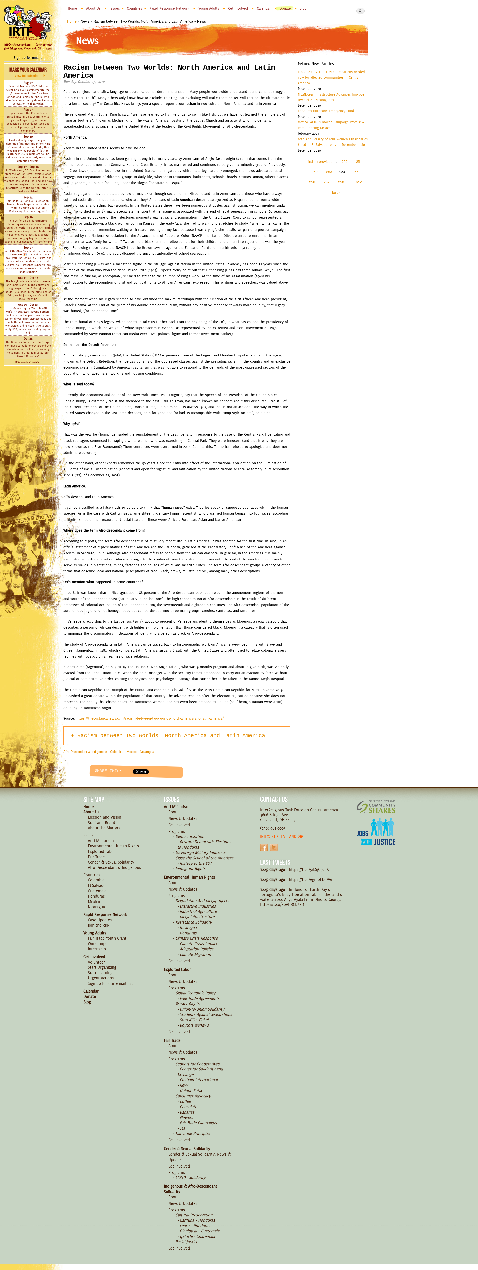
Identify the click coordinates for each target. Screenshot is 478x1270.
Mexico (132, 751)
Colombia (116, 751)
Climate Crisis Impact (198, 943)
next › (360, 181)
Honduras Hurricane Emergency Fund (326, 111)
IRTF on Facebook (264, 847)
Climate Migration (195, 954)
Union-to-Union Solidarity (202, 1009)
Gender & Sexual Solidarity (111, 862)
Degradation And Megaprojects (202, 900)
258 (341, 181)
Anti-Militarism (101, 840)
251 (359, 161)
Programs (176, 831)
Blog (303, 8)
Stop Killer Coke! (194, 1019)
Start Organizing (102, 967)
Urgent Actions (101, 977)
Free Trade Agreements (200, 998)
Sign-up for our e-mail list (110, 983)
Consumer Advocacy (193, 1095)
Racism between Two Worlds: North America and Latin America (171, 736)
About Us (93, 8)
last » (336, 192)
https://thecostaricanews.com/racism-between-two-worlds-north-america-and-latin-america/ (150, 718)
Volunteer (96, 962)
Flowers (186, 1117)
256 (312, 181)
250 (345, 161)
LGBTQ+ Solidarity (190, 1177)
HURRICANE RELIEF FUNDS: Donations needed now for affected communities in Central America (331, 77)
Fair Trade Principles (192, 1133)
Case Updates (100, 919)
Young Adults (208, 8)
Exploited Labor (101, 851)
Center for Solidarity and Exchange (200, 1072)
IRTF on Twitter (274, 847)
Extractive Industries (198, 906)
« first (308, 161)
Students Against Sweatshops (206, 1014)
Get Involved (238, 8)
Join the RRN (99, 925)
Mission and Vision (104, 817)
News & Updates (182, 818)
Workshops (97, 943)
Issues (115, 8)
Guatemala (97, 890)
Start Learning (100, 972)
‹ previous (324, 161)
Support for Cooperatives (197, 1063)
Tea (182, 1128)
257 (327, 181)
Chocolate (188, 1106)
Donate (285, 8)
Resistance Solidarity (193, 922)
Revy (184, 1085)
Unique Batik (191, 1090)
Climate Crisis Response (196, 938)
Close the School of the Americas (204, 857)
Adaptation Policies (196, 948)
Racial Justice (186, 1241)
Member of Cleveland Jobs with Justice (376, 838)
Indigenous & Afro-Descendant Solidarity (190, 1189)
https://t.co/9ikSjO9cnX (309, 869)
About (173, 811)
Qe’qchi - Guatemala (197, 1236)
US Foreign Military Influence (200, 852)
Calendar (264, 8)
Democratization (189, 836)
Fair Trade (96, 856)
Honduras (96, 896)
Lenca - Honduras (195, 1225)
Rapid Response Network (169, 8)
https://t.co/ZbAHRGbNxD (282, 904)
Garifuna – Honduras (197, 1220)
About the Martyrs (104, 827)
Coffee (185, 1101)
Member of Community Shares (376, 806)
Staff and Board (101, 822)
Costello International (199, 1079)
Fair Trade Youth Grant (107, 938)
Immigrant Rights (190, 868)
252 (315, 171)
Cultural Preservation (193, 1214)
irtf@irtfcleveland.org (282, 836)
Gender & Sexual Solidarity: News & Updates (199, 1157)
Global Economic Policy (195, 992)
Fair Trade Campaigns (198, 1122)
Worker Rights (187, 1003)
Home (72, 8)
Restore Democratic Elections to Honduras (204, 844)
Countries (134, 8)
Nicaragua (147, 751)
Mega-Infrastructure (197, 916)
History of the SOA (196, 863)
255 (355, 171)
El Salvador (97, 885)
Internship (97, 948)
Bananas (187, 1112)
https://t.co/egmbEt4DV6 (310, 879)
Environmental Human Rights (113, 845)
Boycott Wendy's (194, 1025)
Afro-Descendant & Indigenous (85, 751)
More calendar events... (28, 362)
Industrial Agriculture (198, 911)
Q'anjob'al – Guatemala (199, 1230)
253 (329, 171)
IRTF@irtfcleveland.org (17, 44)
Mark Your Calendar (28, 72)
